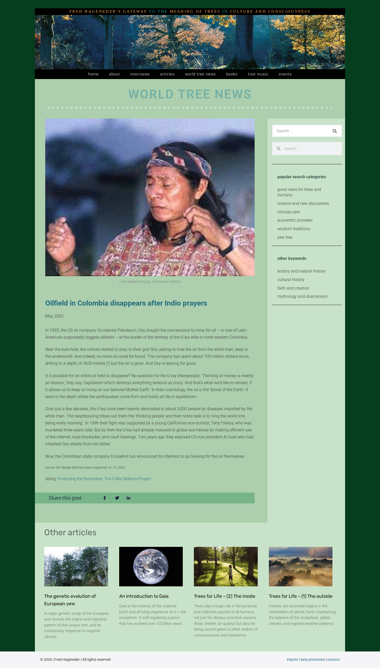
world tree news (200, 74)
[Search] (334, 131)
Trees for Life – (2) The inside (224, 596)
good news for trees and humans (299, 192)
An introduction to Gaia (144, 596)
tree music (258, 74)
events (285, 74)
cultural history (291, 279)
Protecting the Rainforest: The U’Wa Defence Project (104, 478)
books (232, 74)
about (114, 74)
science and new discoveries (303, 203)
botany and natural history (301, 271)
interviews (140, 74)
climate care (288, 211)
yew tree (284, 237)
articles (167, 74)
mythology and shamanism (302, 296)
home (93, 74)
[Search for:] (307, 130)
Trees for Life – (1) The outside (300, 596)
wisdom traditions (293, 228)
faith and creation (293, 288)
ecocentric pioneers (295, 220)
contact (334, 659)
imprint (292, 659)
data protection (312, 659)
